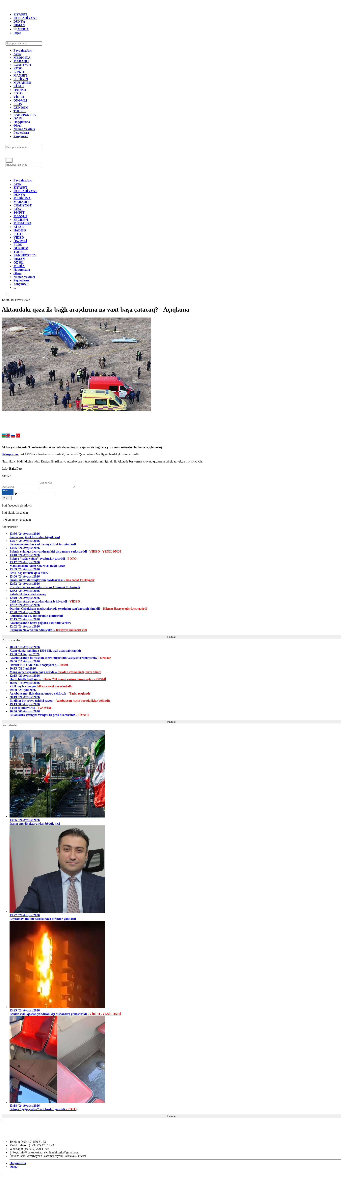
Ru (7, 294)
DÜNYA (19, 21)
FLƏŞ (17, 104)
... (14, 287)
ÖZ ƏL (18, 118)
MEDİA (23, 29)
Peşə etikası (21, 132)
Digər (17, 33)
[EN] (8, 436)
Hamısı (171, 636)
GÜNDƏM (20, 107)
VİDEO (18, 97)
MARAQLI (21, 61)
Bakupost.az (10, 454)
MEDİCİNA (22, 57)
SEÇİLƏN (20, 79)
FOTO (17, 93)
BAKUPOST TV (25, 114)
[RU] (13, 436)
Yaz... (6, 498)
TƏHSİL (19, 111)
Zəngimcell (20, 136)
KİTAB (18, 86)
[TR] (18, 436)
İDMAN (19, 25)
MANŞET (20, 75)
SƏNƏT (19, 72)
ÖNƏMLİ (20, 100)
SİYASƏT (20, 14)
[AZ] (4, 436)
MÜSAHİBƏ (22, 82)
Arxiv (17, 54)
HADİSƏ (19, 89)
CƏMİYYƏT (22, 64)
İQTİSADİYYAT (25, 18)
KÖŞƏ (17, 68)
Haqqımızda (21, 122)
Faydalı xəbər (22, 50)
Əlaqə (17, 125)
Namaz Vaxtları (24, 129)
